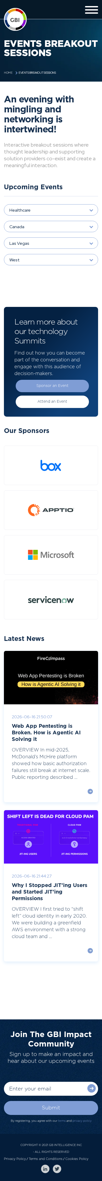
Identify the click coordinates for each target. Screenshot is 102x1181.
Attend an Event (52, 401)
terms (62, 1120)
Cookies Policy (76, 1158)
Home (8, 72)
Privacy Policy (15, 1158)
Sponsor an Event (52, 386)
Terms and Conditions (46, 1158)
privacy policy (82, 1120)
